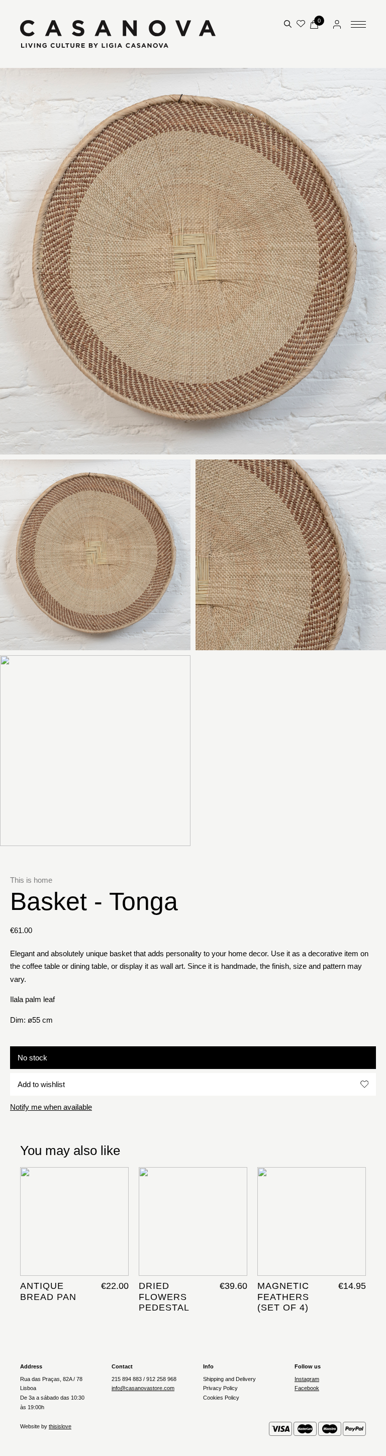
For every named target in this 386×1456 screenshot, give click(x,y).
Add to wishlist (41, 1084)
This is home (31, 880)
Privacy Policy (220, 1388)
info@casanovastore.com (143, 1388)
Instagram (307, 1379)
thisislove (60, 1426)
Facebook (307, 1388)
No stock (32, 1057)
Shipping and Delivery (229, 1379)
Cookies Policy (221, 1398)
